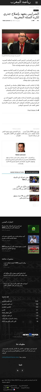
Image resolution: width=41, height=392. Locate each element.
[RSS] (18, 370)
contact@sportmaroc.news (10, 357)
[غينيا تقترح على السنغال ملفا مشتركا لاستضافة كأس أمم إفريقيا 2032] (33, 229)
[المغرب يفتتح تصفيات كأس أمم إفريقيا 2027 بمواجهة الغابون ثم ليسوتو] (33, 250)
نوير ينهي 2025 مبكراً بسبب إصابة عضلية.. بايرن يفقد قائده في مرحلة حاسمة (30, 133)
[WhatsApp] (24, 25)
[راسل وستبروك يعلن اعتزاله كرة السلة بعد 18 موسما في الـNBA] (34, 179)
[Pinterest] (28, 25)
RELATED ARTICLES (32, 172)
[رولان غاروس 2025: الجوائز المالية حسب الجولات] (33, 266)
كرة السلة (31, 7)
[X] (33, 25)
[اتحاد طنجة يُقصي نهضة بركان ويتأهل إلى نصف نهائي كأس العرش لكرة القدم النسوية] (33, 276)
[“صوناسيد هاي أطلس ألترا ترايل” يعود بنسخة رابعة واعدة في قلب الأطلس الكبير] (33, 287)
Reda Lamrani (6, 20)
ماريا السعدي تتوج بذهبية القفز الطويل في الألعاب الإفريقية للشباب (11, 133)
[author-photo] (20, 152)
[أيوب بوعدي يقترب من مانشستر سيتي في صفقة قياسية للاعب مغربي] (33, 239)
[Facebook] (37, 25)
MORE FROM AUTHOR (17, 172)
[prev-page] (37, 205)
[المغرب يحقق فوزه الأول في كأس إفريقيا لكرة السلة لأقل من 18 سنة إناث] (34, 188)
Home (37, 7)
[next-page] (34, 205)
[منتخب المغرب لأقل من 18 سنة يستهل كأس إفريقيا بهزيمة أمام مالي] (34, 198)
